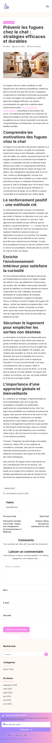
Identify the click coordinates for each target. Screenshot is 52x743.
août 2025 (7, 689)
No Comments (35, 46)
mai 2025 (7, 700)
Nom (6, 590)
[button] (12, 507)
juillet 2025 (7, 693)
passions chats (9, 488)
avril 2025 (7, 704)
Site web (7, 615)
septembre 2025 (10, 685)
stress (32, 226)
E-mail (6, 603)
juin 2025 (7, 696)
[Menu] (47, 6)
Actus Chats (8, 22)
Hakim (10, 502)
